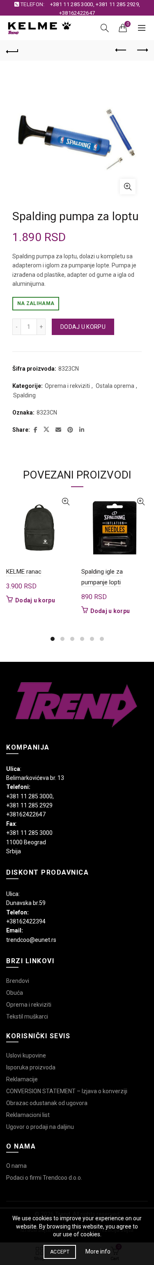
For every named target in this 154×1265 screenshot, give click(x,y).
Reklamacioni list (28, 1115)
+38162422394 (26, 921)
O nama (16, 1165)
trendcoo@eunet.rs (31, 940)
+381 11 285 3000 (71, 4)
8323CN (47, 412)
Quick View (66, 502)
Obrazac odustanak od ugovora (46, 1103)
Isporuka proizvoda (30, 1067)
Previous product (121, 50)
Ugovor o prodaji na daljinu (40, 1127)
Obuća (14, 992)
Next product (141, 50)
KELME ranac (23, 571)
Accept (59, 1252)
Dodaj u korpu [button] (35, 600)
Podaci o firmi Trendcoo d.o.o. (44, 1177)
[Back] (12, 50)
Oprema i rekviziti (67, 386)
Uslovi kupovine (26, 1055)
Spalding (24, 395)
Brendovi (17, 981)
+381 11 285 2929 (117, 4)
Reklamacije (22, 1079)
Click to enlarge (128, 186)
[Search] (104, 28)
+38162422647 (77, 13)
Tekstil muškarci (27, 1016)
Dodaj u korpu (83, 327)
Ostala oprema (115, 386)
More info (97, 1251)
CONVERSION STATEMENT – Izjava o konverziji (66, 1091)
